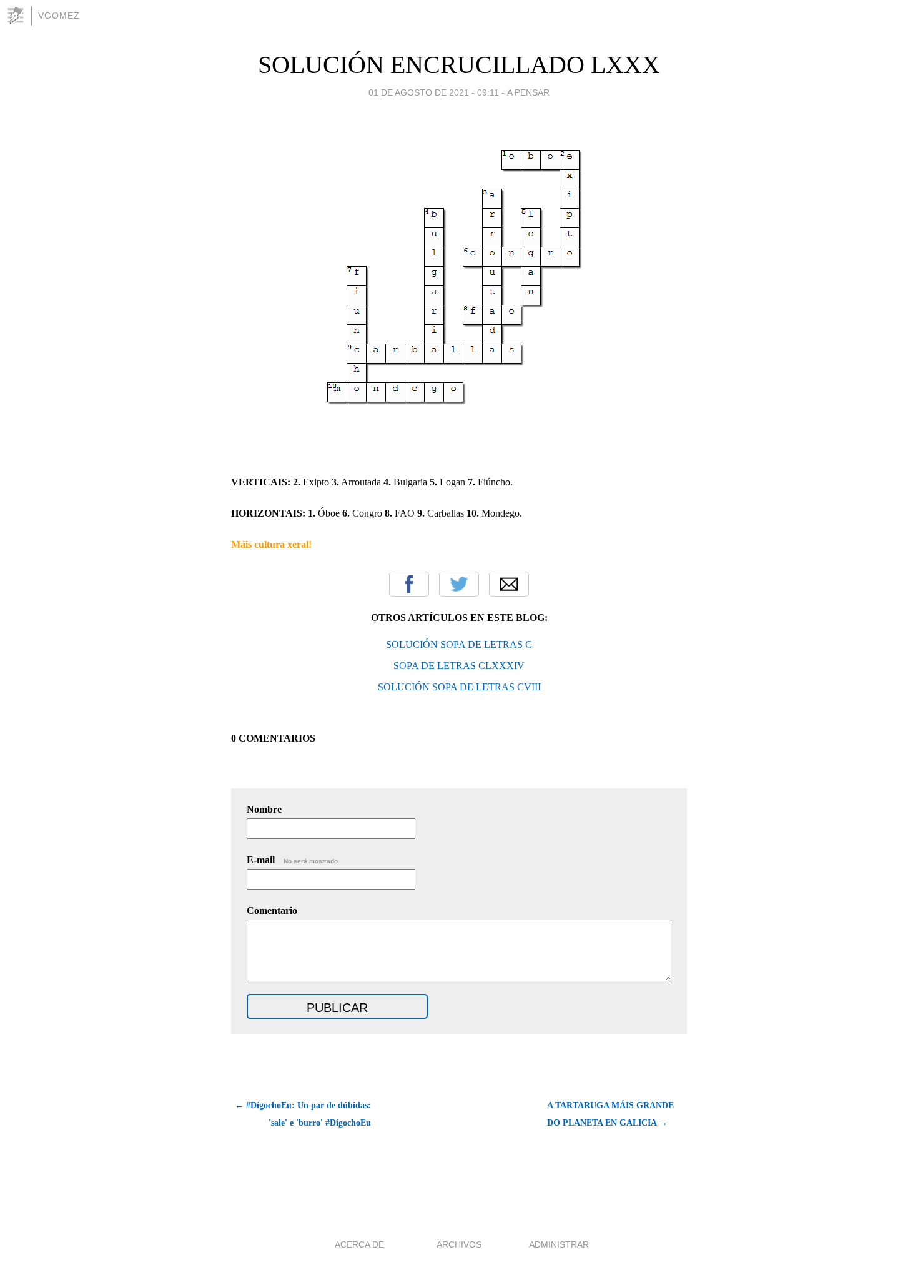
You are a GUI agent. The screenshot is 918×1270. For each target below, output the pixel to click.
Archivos (459, 1244)
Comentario (272, 910)
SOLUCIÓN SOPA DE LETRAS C (459, 644)
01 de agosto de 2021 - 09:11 (433, 92)
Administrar (559, 1244)
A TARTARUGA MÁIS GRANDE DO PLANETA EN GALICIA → (610, 1114)
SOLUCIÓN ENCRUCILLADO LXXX (459, 65)
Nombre (264, 809)
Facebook (409, 584)
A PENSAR (528, 92)
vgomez (59, 16)
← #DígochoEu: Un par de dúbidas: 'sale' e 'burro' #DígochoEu (303, 1114)
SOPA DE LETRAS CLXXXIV (459, 665)
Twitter (459, 584)
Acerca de (359, 1244)
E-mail (293, 860)
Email (509, 584)
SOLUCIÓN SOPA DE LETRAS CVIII (459, 687)
